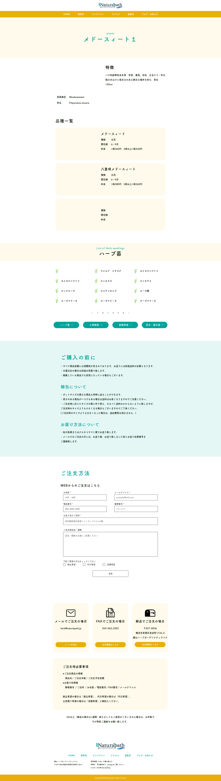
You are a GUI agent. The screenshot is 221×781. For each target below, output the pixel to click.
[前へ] (92, 312)
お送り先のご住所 (71, 515)
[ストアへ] (71, 271)
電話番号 (67, 504)
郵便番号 (118, 504)
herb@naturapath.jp (70, 628)
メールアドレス (121, 492)
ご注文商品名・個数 (72, 530)
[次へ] (128, 312)
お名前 (66, 492)
